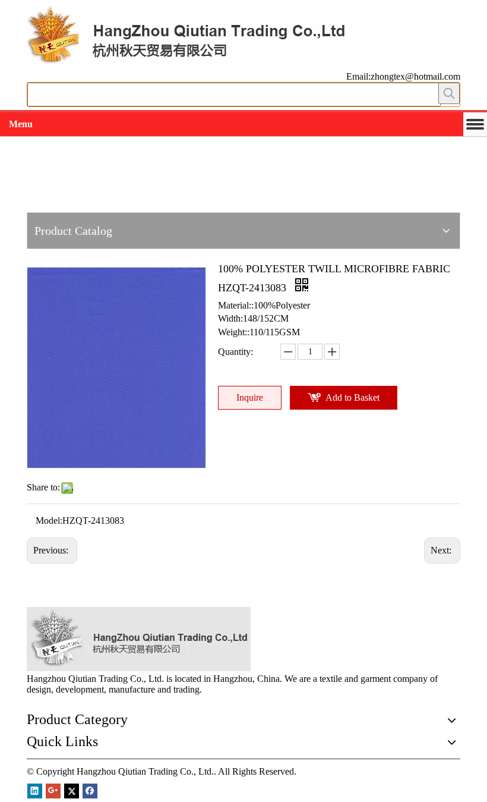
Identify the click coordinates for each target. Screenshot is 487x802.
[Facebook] (90, 791)
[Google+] (53, 791)
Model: (49, 520)
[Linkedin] (34, 791)
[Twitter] (71, 791)
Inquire (249, 397)
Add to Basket (352, 397)
